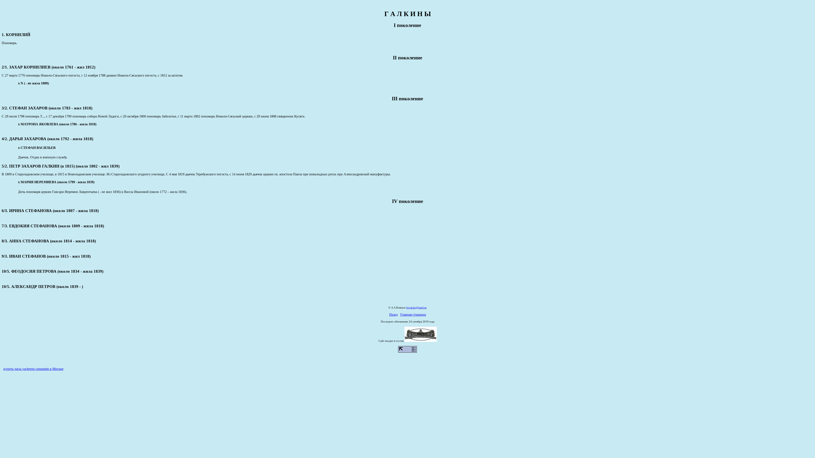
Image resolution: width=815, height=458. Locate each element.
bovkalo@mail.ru (416, 307)
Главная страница (413, 314)
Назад (393, 314)
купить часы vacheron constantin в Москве (33, 369)
